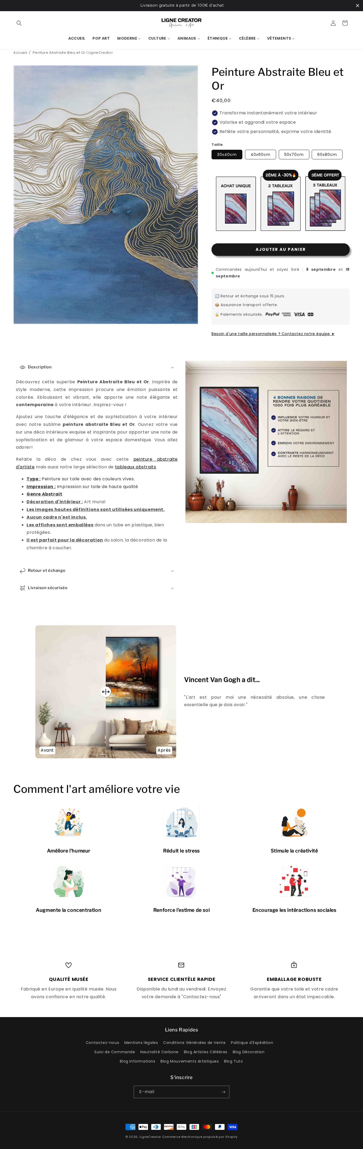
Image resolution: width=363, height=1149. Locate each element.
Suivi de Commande (114, 1052)
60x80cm (327, 154)
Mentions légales (141, 1042)
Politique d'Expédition (252, 1042)
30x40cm (227, 154)
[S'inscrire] (223, 1092)
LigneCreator (150, 1137)
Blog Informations (137, 1061)
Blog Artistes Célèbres (205, 1052)
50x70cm (294, 154)
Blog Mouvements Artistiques (190, 1061)
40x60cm (261, 154)
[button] (19, 23)
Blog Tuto (233, 1061)
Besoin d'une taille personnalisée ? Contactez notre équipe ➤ (273, 333)
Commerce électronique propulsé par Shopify (200, 1137)
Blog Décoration (249, 1052)
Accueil (20, 52)
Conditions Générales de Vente (194, 1042)
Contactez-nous (102, 1042)
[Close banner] (357, 5)
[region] (181, 5)
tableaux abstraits (135, 467)
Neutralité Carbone (159, 1052)
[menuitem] (77, 38)
